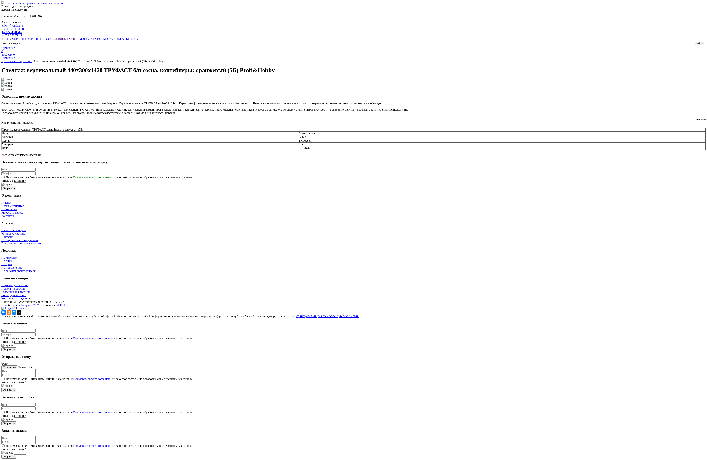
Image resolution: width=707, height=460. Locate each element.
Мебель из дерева (12, 212)
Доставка (7, 236)
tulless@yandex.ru (12, 25)
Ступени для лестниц (15, 285)
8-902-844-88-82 (12, 32)
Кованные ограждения (15, 298)
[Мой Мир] (14, 312)
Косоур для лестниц (13, 295)
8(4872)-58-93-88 (306, 316)
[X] (19, 312)
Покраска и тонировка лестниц (21, 243)
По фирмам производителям (19, 270)
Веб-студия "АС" (28, 305)
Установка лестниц (13, 233)
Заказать (700, 119)
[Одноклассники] (9, 312)
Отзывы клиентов (12, 205)
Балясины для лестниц (15, 291)
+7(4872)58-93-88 (13, 28)
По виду (6, 260)
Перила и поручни (13, 288)
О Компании (9, 209)
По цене (6, 264)
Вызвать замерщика (13, 230)
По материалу (10, 257)
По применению (11, 267)
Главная (6, 202)
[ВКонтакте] (3, 312)
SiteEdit (60, 305)
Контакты (7, 215)
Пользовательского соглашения (93, 338)
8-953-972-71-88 (12, 35)
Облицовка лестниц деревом (19, 240)
